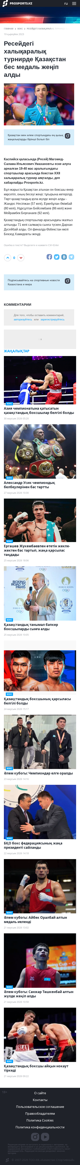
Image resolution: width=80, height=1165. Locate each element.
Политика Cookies (40, 1120)
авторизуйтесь (23, 319)
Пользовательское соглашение (40, 1107)
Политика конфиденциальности (40, 1127)
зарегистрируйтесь (52, 319)
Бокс (20, 28)
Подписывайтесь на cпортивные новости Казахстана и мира (34, 282)
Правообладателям (40, 1113)
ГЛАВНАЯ (8, 28)
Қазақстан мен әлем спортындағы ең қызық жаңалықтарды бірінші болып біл (35, 137)
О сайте (40, 1093)
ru (66, 3)
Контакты (40, 1100)
